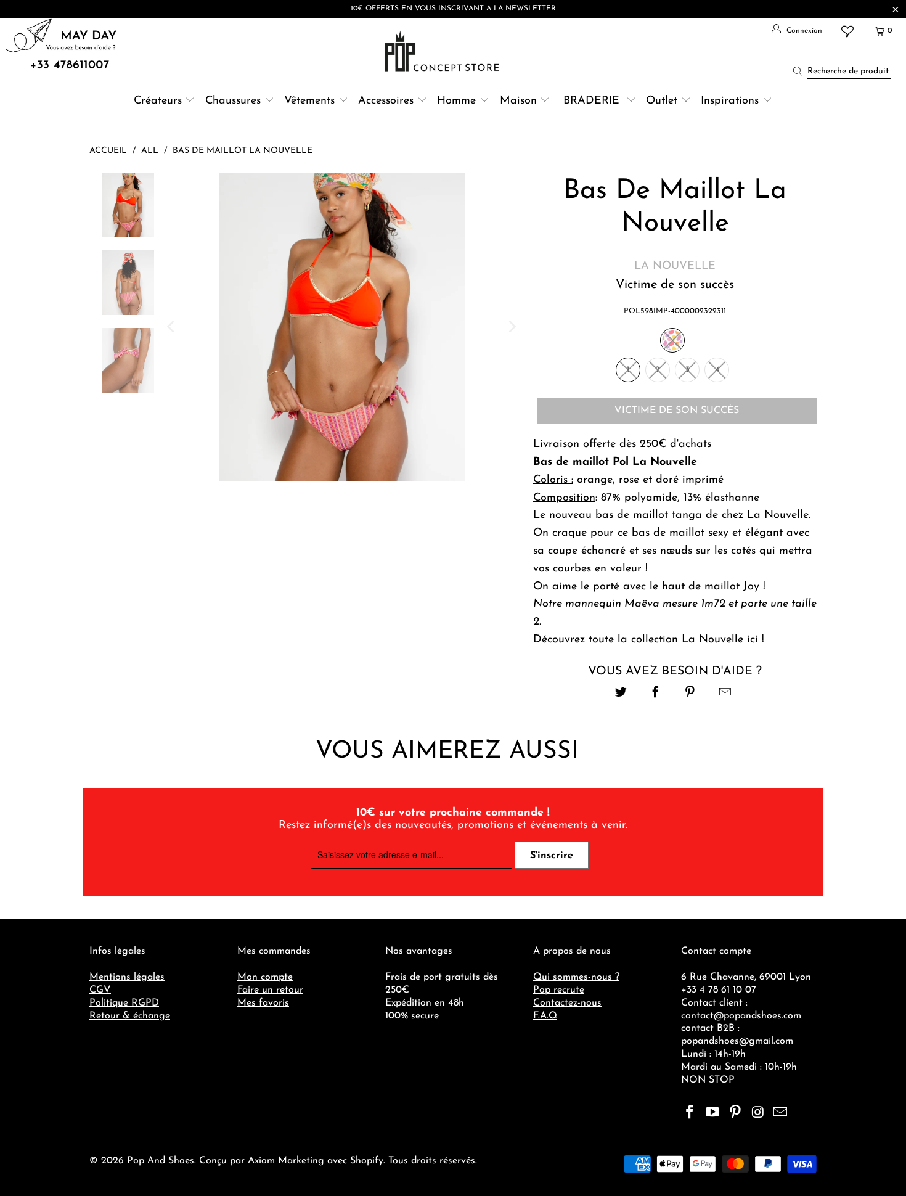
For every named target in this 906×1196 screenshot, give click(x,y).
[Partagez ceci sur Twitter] (621, 693)
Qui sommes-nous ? (576, 977)
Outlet (661, 101)
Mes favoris (263, 1003)
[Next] (511, 327)
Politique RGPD (124, 1003)
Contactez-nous (567, 1003)
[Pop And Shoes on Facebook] (690, 1113)
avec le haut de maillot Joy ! (696, 586)
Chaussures (233, 101)
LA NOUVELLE (675, 266)
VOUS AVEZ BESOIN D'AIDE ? (675, 671)
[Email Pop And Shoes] (781, 1113)
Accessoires (386, 101)
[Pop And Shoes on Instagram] (758, 1113)
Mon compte (265, 977)
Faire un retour (270, 990)
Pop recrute (558, 990)
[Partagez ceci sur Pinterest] (690, 693)
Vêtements (309, 101)
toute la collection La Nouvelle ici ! (678, 639)
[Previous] (172, 327)
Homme (456, 101)
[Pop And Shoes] (443, 51)
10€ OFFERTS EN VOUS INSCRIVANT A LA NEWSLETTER (453, 8)
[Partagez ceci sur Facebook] (655, 693)
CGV (100, 990)
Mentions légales (127, 977)
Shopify (366, 1161)
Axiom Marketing (286, 1161)
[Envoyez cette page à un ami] (725, 693)
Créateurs (158, 101)
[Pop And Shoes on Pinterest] (735, 1113)
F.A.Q (545, 1016)
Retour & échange (129, 1016)
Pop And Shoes (160, 1161)
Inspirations (731, 101)
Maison (518, 101)
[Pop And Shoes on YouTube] (713, 1113)
